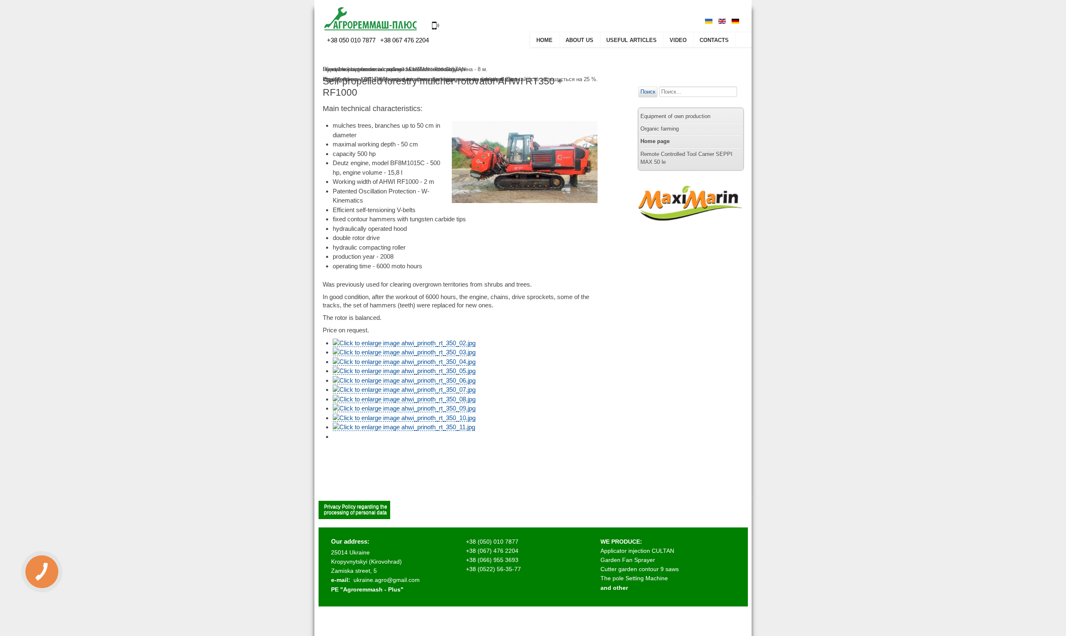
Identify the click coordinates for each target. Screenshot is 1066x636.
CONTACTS (714, 40)
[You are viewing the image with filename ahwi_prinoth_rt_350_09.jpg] (404, 408)
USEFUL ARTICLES (631, 40)
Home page (655, 141)
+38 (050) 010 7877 (492, 541)
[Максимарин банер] (690, 228)
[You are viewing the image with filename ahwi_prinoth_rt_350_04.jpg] (404, 362)
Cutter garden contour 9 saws (639, 569)
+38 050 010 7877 (351, 40)
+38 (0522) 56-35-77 (493, 569)
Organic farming (659, 129)
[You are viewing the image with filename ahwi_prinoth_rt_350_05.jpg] (404, 371)
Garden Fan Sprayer (627, 560)
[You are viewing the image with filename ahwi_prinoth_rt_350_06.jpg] (404, 380)
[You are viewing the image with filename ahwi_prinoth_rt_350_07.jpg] (404, 389)
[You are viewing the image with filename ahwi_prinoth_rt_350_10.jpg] (404, 418)
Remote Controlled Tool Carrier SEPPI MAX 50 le (686, 158)
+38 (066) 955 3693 (492, 560)
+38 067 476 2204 (404, 40)
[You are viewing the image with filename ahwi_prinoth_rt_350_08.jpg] (404, 399)
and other (614, 587)
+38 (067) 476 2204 (492, 550)
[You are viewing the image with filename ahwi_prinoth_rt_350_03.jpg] (404, 352)
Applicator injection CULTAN (637, 550)
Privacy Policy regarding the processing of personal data (355, 509)
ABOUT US (579, 40)
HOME (544, 40)
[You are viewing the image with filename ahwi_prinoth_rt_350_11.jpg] (404, 427)
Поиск (647, 92)
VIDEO (678, 40)
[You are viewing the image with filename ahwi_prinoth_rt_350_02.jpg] (404, 343)
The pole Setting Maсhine (634, 578)
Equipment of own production (675, 116)
